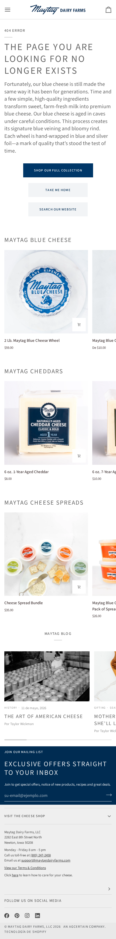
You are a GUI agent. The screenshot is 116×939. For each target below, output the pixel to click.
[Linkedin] (37, 915)
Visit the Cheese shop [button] (24, 816)
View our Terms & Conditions (25, 868)
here (15, 875)
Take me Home (57, 190)
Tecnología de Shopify (25, 931)
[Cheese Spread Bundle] (46, 554)
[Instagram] (27, 915)
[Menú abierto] (12, 9)
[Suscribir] (107, 795)
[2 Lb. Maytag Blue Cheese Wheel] (46, 291)
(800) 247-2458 (40, 855)
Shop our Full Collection (58, 170)
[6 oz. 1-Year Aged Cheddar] (46, 423)
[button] (58, 889)
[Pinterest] (17, 915)
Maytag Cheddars (33, 371)
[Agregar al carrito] (79, 324)
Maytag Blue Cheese (38, 240)
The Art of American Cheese (43, 716)
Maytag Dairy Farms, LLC (30, 926)
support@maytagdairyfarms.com (45, 860)
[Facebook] (6, 915)
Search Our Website (58, 209)
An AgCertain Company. (84, 926)
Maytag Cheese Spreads (44, 503)
